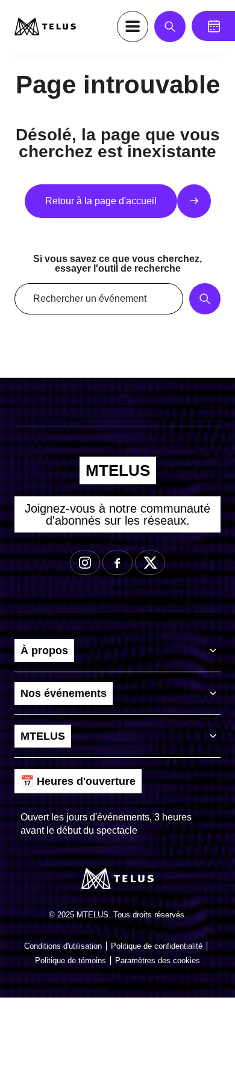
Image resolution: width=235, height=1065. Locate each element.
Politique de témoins (70, 960)
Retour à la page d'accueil (101, 201)
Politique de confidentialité (156, 946)
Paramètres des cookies (157, 960)
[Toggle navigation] (132, 26)
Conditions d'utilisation (63, 946)
